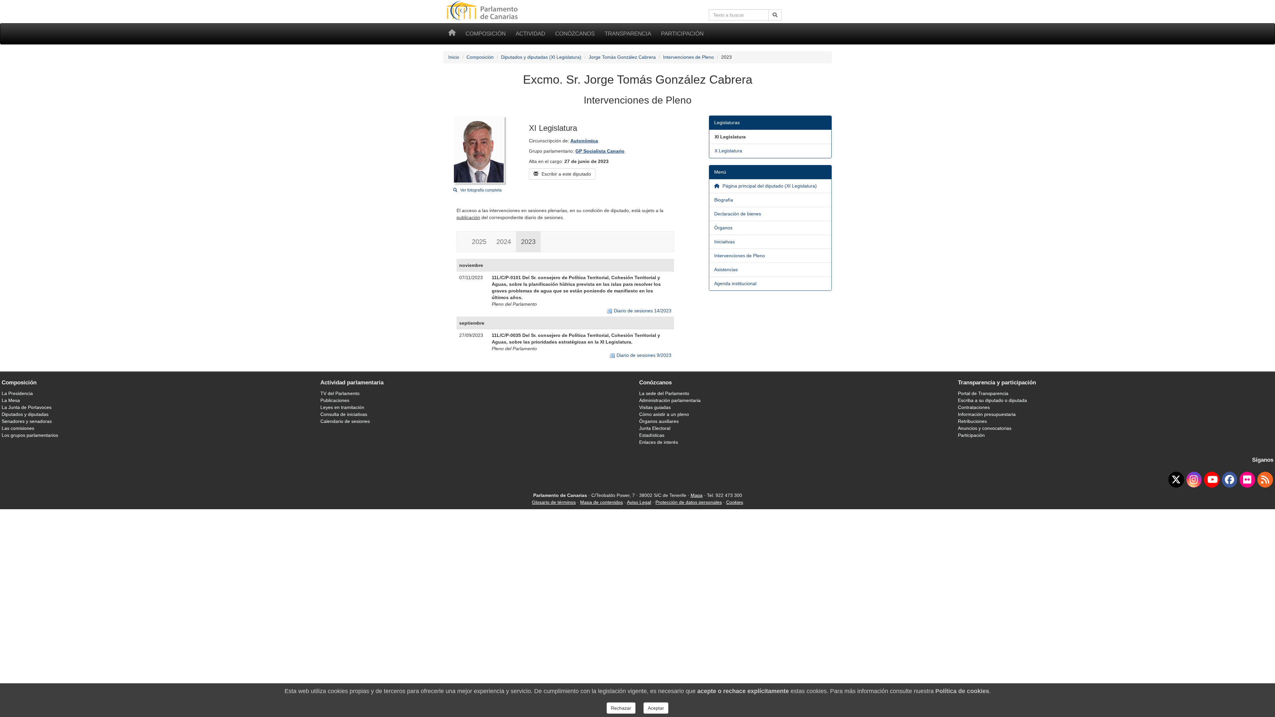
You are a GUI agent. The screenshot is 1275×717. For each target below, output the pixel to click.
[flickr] (1247, 480)
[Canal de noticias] (1265, 480)
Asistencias (726, 269)
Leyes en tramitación (342, 407)
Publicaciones (334, 400)
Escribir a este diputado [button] (565, 174)
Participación (682, 34)
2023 (528, 241)
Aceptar (656, 708)
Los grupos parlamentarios (30, 435)
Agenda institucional (735, 283)
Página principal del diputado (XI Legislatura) (769, 186)
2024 (503, 241)
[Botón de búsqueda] (775, 15)
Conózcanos (575, 34)
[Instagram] (1194, 480)
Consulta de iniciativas (343, 414)
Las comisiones (18, 428)
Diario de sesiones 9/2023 (644, 355)
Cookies (734, 502)
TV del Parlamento (340, 393)
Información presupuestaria (987, 414)
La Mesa (11, 400)
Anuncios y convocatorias (984, 428)
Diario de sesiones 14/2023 (642, 310)
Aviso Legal (639, 502)
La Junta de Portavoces (26, 407)
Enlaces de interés (658, 442)
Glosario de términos (554, 502)
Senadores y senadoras (27, 421)
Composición (486, 34)
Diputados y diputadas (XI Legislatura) (541, 57)
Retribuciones (972, 421)
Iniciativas (724, 241)
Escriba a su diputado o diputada (992, 400)
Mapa (697, 495)
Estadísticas (651, 435)
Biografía (723, 199)
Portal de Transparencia (983, 393)
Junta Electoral (654, 428)
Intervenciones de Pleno (688, 57)
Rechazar (621, 708)
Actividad (530, 34)
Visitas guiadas (655, 407)
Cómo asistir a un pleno (664, 414)
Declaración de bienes (737, 213)
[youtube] (1212, 480)
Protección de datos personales (688, 502)
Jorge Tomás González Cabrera (622, 57)
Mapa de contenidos (601, 502)
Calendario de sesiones (345, 421)
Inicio (453, 57)
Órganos (723, 227)
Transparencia (628, 34)
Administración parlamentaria (670, 400)
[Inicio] (452, 34)
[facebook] (1229, 480)
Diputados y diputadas (25, 414)
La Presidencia (17, 393)
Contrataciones (974, 407)
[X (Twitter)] (1176, 480)
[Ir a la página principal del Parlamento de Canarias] (483, 10)
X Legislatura (728, 150)
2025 (479, 241)
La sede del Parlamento (664, 393)
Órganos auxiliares (659, 421)
